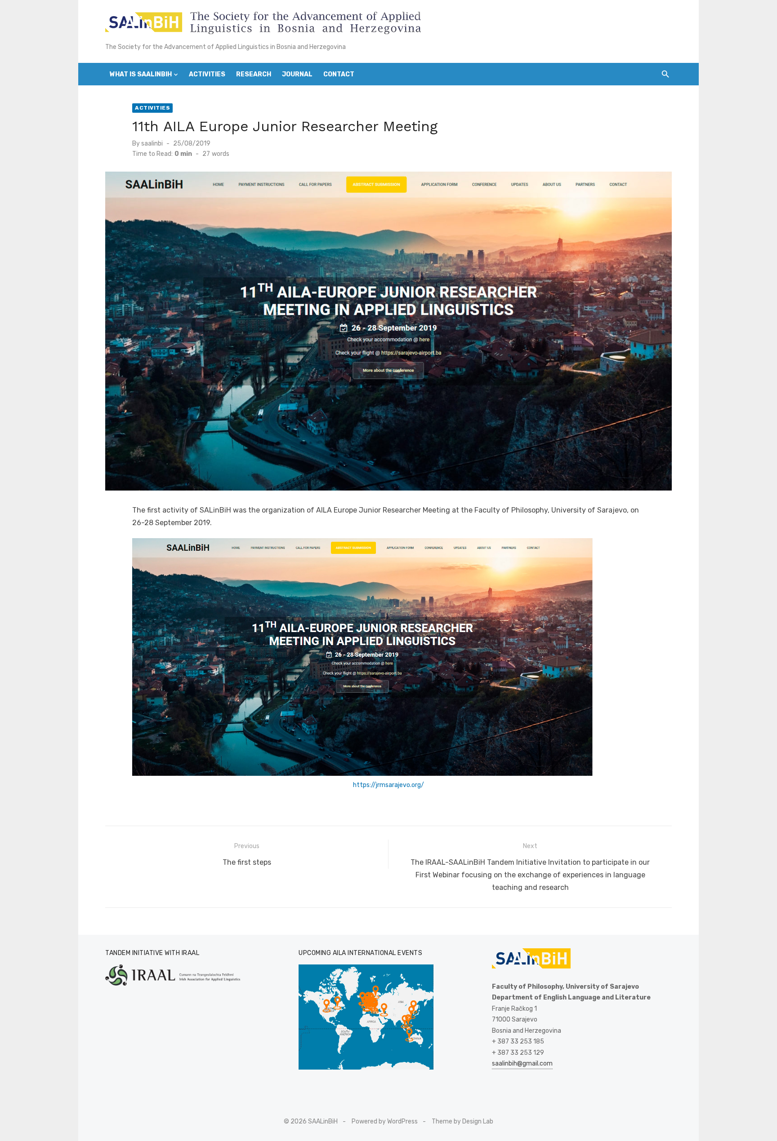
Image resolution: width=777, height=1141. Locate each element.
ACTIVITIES (207, 74)
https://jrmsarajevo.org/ (388, 785)
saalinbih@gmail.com (522, 1063)
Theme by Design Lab (462, 1121)
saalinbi (152, 143)
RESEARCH (253, 74)
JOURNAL (297, 74)
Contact (338, 74)
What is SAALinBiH (141, 74)
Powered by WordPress (385, 1121)
